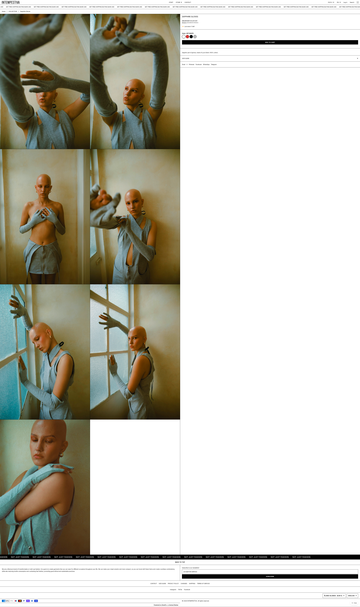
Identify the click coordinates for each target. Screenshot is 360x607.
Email (183, 64)
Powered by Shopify (160, 605)
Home (3, 11)
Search (352, 2)
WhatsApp (206, 64)
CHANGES (184, 583)
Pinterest (191, 64)
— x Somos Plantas (172, 605)
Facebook (199, 64)
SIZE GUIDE (162, 583)
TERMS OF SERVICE (203, 583)
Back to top (180, 562)
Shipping (184, 22)
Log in (345, 2)
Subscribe (270, 576)
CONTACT (188, 2)
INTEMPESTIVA (192, 601)
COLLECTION (13, 11)
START (171, 2)
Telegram (214, 64)
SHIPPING (192, 583)
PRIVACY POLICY (173, 583)
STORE (178, 2)
